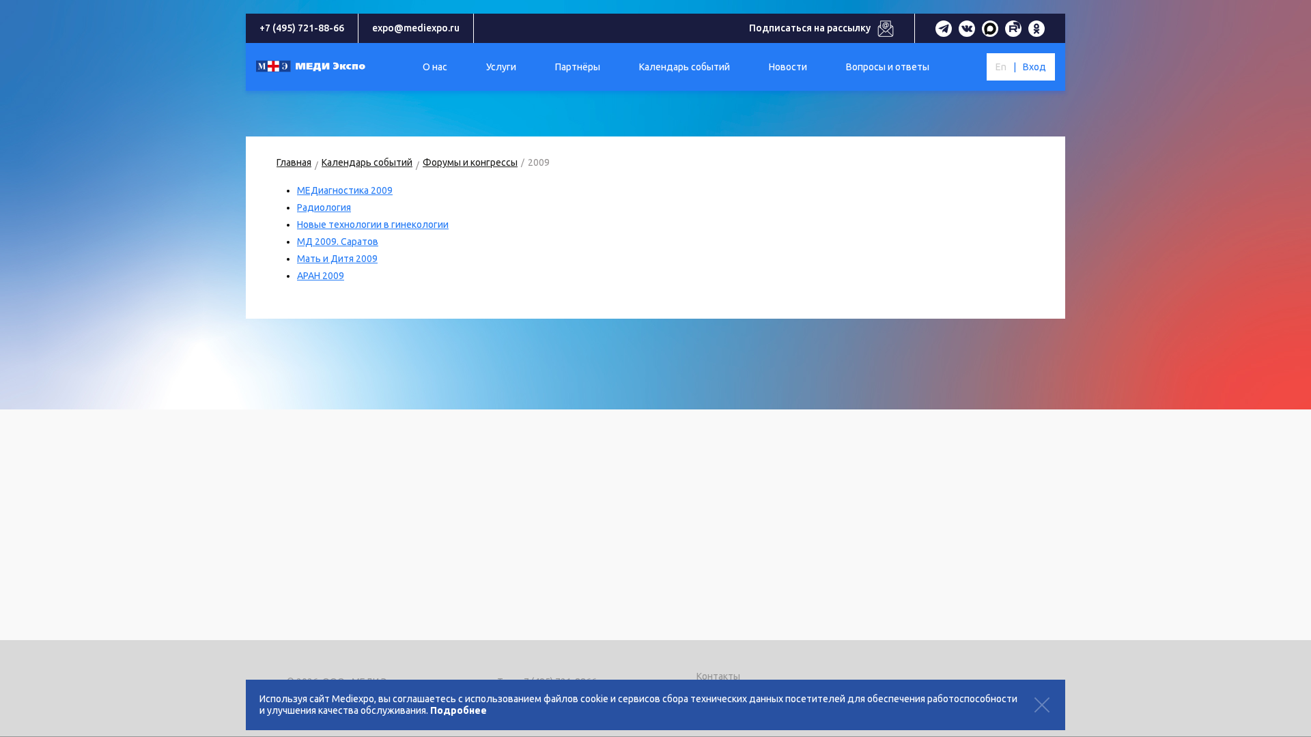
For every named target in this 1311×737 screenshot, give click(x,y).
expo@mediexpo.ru (416, 28)
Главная (294, 162)
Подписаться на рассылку (810, 28)
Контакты (718, 676)
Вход (1034, 66)
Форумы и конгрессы (470, 162)
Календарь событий (367, 162)
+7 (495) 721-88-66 (301, 28)
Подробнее (458, 710)
